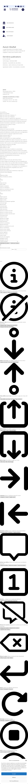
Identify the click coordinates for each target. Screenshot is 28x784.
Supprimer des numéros (5, 629)
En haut (12, 399)
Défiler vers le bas (4, 362)
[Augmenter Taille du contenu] (0, 178)
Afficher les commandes (12, 292)
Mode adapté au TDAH (5, 146)
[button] (26, 760)
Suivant (7, 497)
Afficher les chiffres (4, 565)
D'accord (11, 689)
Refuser (14, 777)
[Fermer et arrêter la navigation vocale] (1, 261)
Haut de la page (12, 430)
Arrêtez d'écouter (11, 751)
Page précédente (18, 399)
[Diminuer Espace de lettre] (0, 195)
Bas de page (15, 362)
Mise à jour (12, 720)
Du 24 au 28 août (6, 59)
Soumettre (6, 689)
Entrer (2, 689)
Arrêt (1, 751)
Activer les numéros (21, 565)
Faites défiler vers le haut (5, 399)
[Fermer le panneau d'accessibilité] (6, 112)
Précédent (10, 532)
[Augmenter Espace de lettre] (0, 192)
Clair (8, 657)
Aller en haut (3, 430)
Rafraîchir (7, 720)
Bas (6, 461)
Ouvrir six (15, 600)
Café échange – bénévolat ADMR (10, 61)
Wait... (13, 249)
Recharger (2, 720)
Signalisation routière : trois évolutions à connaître (14, 67)
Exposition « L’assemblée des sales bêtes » (12, 63)
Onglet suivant (12, 497)
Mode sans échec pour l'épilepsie (7, 115)
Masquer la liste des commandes (7, 326)
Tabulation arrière (4, 532)
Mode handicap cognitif (5, 135)
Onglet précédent (16, 532)
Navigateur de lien (4, 240)
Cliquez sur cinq (4, 600)
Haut (7, 430)
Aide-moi (5, 292)
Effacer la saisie (3, 657)
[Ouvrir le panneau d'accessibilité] (0, 245)
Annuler (5, 751)
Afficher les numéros (13, 565)
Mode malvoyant (3, 126)
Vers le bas (10, 362)
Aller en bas (3, 461)
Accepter (14, 773)
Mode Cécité (3, 156)
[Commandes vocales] (0, 261)
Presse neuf (10, 600)
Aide (1, 292)
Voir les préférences (14, 781)
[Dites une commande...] (0, 246)
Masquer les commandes (12, 325)
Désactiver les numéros (14, 628)
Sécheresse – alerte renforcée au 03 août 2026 (13, 65)
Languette (2, 497)
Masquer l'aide (3, 325)
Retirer (11, 657)
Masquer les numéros (5, 628)
